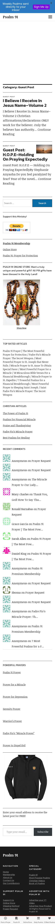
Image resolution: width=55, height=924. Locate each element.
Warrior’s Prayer (12, 721)
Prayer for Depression (15, 696)
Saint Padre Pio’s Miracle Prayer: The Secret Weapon (24, 391)
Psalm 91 (10, 16)
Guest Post (9, 96)
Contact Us (8, 880)
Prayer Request (41, 461)
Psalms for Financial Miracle (19, 419)
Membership (9, 874)
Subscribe (42, 831)
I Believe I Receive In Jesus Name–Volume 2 (25, 102)
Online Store (10, 249)
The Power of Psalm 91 (15, 413)
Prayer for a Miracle (14, 684)
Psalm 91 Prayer (12, 672)
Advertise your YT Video (37, 902)
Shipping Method (11, 906)
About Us (7, 877)
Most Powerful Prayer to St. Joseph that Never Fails (26, 362)
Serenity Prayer (11, 709)
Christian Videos (37, 880)
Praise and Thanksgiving (17, 425)
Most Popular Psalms (39, 877)
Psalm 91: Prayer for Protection (20, 255)
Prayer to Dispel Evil (14, 745)
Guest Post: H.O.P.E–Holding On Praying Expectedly (25, 154)
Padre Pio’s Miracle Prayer (18, 431)
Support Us (8, 900)
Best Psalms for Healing (16, 437)
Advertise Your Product (40, 906)
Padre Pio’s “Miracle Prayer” (18, 733)
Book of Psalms (37, 883)
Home (6, 871)
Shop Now (21, 328)
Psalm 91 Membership (16, 243)
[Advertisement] (27, 50)
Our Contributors (11, 883)
